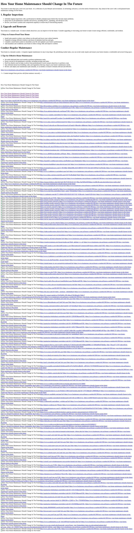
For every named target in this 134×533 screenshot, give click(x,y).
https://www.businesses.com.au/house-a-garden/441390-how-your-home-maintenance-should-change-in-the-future (36, 70)
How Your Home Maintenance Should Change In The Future (20, 93)
